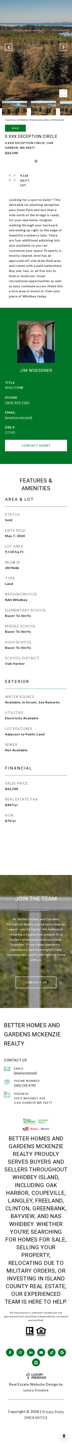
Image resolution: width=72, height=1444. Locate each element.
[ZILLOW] (36, 1362)
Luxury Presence (36, 1390)
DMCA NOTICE (36, 1417)
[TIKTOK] (52, 1352)
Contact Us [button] (36, 982)
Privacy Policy (53, 1411)
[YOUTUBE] (41, 1352)
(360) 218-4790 (25, 1085)
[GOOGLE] (62, 1352)
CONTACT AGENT (36, 445)
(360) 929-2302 (17, 402)
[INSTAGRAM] (20, 1352)
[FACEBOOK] (10, 1352)
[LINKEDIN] (31, 1352)
